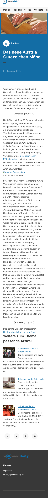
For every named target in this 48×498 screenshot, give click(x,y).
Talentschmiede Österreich (31, 379)
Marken (15, 43)
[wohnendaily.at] (16, 457)
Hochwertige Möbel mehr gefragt (19, 332)
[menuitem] (6, 10)
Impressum (7, 470)
